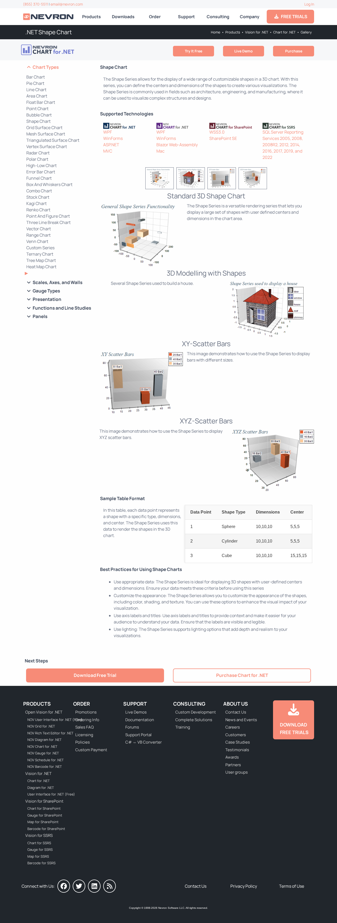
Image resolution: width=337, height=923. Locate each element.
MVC (107, 151)
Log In (309, 4)
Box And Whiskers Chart (49, 184)
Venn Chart (37, 241)
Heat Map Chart (41, 267)
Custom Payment (91, 750)
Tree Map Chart (41, 260)
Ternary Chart (39, 254)
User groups (236, 772)
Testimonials (237, 750)
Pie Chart (35, 83)
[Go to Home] (49, 17)
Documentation (139, 719)
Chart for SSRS (39, 843)
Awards (232, 757)
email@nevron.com (67, 4)
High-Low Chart (41, 165)
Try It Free (193, 50)
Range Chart (38, 235)
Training (182, 727)
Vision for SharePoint (44, 801)
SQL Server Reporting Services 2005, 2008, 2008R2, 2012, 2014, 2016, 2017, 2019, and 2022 (282, 144)
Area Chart (36, 96)
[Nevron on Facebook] (63, 886)
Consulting (218, 16)
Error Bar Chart (40, 172)
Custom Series (40, 248)
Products (91, 16)
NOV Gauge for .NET (43, 753)
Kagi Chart (36, 203)
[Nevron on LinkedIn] (94, 886)
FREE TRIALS (293, 16)
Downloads (123, 16)
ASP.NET (111, 145)
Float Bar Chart (40, 102)
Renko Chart (38, 210)
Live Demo (243, 50)
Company (249, 16)
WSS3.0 (217, 132)
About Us (235, 703)
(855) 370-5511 (35, 4)
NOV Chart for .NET (42, 746)
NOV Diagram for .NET (44, 739)
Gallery (306, 32)
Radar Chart (37, 153)
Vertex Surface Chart (46, 146)
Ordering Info (87, 719)
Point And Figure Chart (48, 216)
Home (215, 32)
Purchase (293, 50)
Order (155, 16)
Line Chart (36, 89)
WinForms (113, 138)
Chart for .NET (284, 32)
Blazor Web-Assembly (177, 145)
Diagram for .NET (40, 787)
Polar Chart (37, 159)
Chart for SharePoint (44, 808)
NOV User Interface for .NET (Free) (51, 719)
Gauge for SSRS (40, 849)
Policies (82, 742)
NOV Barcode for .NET (44, 766)
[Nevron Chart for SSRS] (285, 125)
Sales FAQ (84, 727)
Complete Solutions (193, 719)
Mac (160, 151)
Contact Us (235, 712)
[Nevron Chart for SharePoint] (232, 125)
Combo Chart (39, 191)
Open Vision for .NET (43, 712)
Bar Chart (35, 77)
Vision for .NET (256, 32)
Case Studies (237, 742)
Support (186, 16)
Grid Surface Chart (44, 127)
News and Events (241, 719)
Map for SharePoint (42, 821)
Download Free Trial (95, 675)
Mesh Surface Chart (45, 134)
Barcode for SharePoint (46, 828)
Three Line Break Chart (48, 222)
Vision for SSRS (39, 835)
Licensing (84, 735)
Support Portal (138, 735)
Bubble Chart (39, 115)
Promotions (86, 712)
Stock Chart (37, 197)
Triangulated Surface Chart (52, 140)
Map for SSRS (38, 856)
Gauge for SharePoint (44, 815)
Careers (232, 727)
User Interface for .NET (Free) (51, 794)
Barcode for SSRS (41, 863)
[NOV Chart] (179, 125)
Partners (233, 765)
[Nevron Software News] (109, 886)
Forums (132, 727)
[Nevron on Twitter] (79, 886)
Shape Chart (38, 121)
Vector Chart (38, 229)
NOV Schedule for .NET (45, 760)
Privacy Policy (243, 886)
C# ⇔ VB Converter (143, 742)
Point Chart (37, 108)
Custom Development (195, 712)
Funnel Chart (39, 178)
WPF (107, 132)
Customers (235, 735)
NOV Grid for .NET (41, 726)
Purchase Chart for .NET (242, 675)
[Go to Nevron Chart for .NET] (55, 50)
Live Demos (136, 712)
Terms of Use (291, 886)
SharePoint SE (223, 138)
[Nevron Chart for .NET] (126, 125)
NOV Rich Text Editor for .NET (50, 733)
